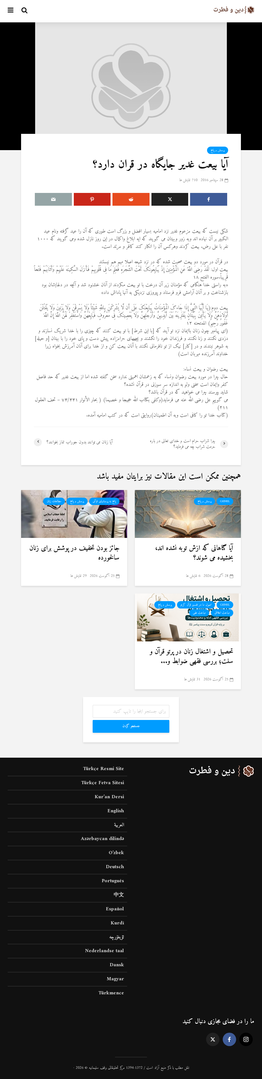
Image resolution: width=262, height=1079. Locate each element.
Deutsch (115, 866)
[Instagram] (246, 1039)
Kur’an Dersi (109, 796)
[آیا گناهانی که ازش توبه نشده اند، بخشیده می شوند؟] (188, 513)
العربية (119, 825)
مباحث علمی (199, 613)
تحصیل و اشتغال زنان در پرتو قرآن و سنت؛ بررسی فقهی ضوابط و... (191, 656)
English (115, 811)
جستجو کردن (131, 726)
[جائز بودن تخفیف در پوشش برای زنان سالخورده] (74, 513)
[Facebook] (229, 1039)
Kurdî (117, 923)
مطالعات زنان (54, 501)
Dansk (117, 964)
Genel (225, 501)
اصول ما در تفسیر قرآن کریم (196, 605)
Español (115, 909)
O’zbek (116, 852)
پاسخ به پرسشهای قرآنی (104, 501)
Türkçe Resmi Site (103, 769)
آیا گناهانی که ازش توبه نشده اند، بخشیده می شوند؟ (194, 553)
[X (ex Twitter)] (213, 1039)
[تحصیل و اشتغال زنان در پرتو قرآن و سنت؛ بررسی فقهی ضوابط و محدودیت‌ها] (188, 617)
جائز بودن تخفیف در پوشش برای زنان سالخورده (74, 553)
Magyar (115, 979)
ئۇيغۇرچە (116, 937)
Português (113, 880)
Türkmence (111, 993)
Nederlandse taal (104, 950)
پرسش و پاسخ (218, 150)
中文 (119, 895)
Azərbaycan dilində (102, 838)
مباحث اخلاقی (222, 613)
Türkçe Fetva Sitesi (102, 782)
